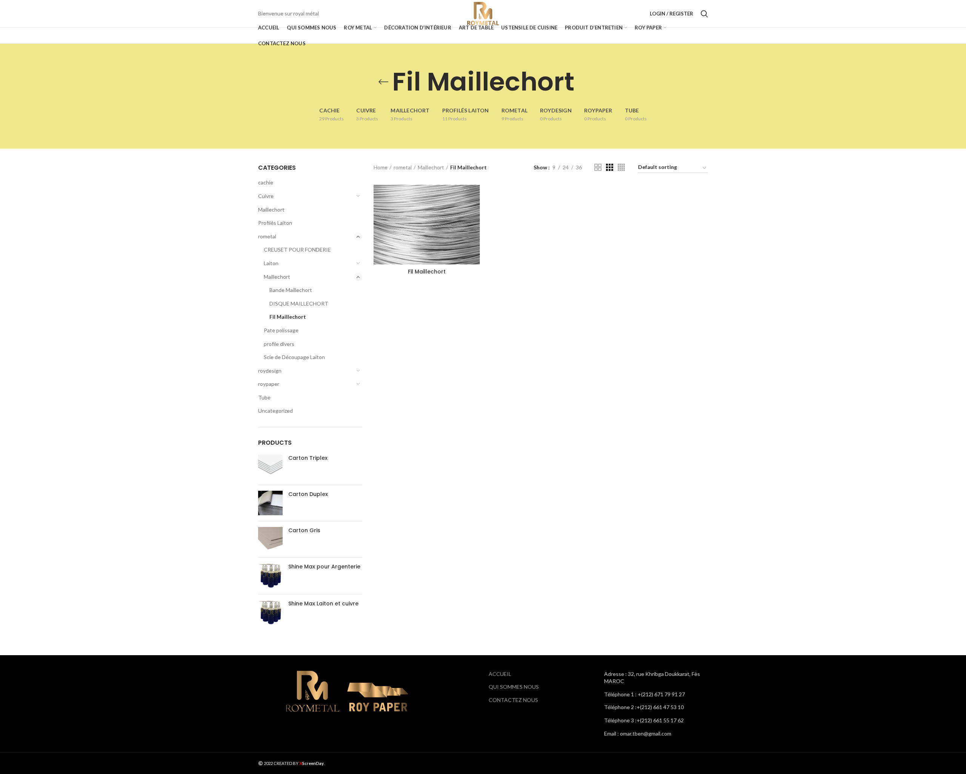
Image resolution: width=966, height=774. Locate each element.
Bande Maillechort (290, 290)
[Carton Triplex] (270, 467)
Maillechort (271, 209)
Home (381, 167)
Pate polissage (281, 330)
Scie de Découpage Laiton (294, 357)
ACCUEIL (500, 674)
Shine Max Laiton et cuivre (323, 603)
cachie (265, 182)
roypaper (268, 384)
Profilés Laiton (275, 223)
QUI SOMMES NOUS (514, 686)
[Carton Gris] (270, 539)
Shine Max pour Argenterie (324, 566)
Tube (264, 397)
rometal (267, 236)
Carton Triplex (308, 458)
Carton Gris (304, 530)
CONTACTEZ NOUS (513, 700)
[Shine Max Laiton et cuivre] (270, 612)
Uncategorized (275, 410)
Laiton (271, 263)
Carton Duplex (308, 494)
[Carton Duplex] (270, 503)
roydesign (269, 370)
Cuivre (266, 196)
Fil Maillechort (287, 316)
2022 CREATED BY (281, 763)
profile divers (279, 344)
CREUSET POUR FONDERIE (297, 249)
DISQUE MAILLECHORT (298, 303)
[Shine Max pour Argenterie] (270, 575)
